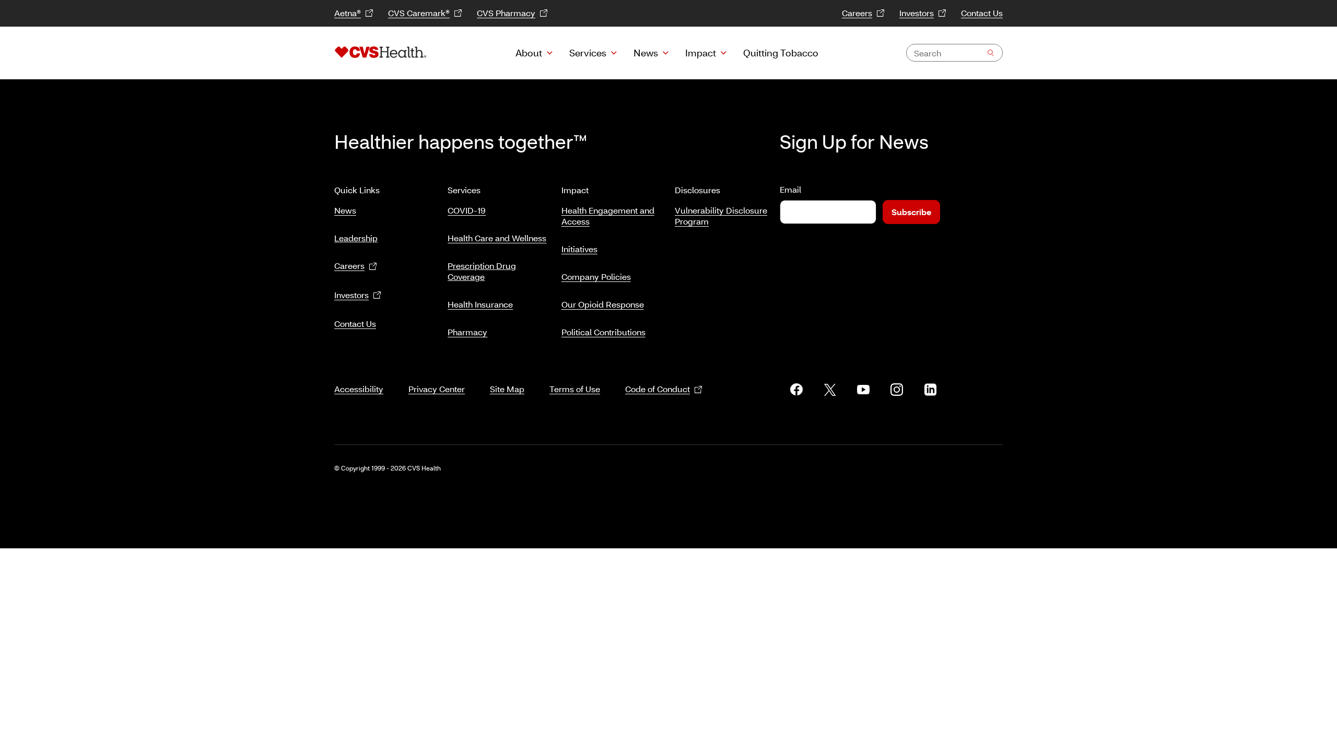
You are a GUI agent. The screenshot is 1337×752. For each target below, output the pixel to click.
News (646, 52)
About (528, 52)
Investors (916, 12)
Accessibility (358, 388)
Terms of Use (574, 388)
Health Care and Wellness (497, 237)
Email (790, 189)
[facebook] (796, 389)
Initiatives (579, 248)
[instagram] (896, 389)
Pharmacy (467, 331)
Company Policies (596, 276)
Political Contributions (603, 331)
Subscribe (911, 211)
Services (587, 52)
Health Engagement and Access (607, 216)
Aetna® (347, 12)
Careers (857, 12)
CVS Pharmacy (506, 12)
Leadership (356, 237)
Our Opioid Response (602, 304)
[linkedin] (930, 389)
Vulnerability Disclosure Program (721, 216)
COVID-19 (467, 210)
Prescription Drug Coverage (482, 271)
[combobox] (954, 53)
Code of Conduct (657, 388)
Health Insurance (480, 304)
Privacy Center (436, 388)
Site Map (507, 388)
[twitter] (830, 389)
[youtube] (863, 389)
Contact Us (982, 12)
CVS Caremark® (419, 12)
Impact (700, 52)
